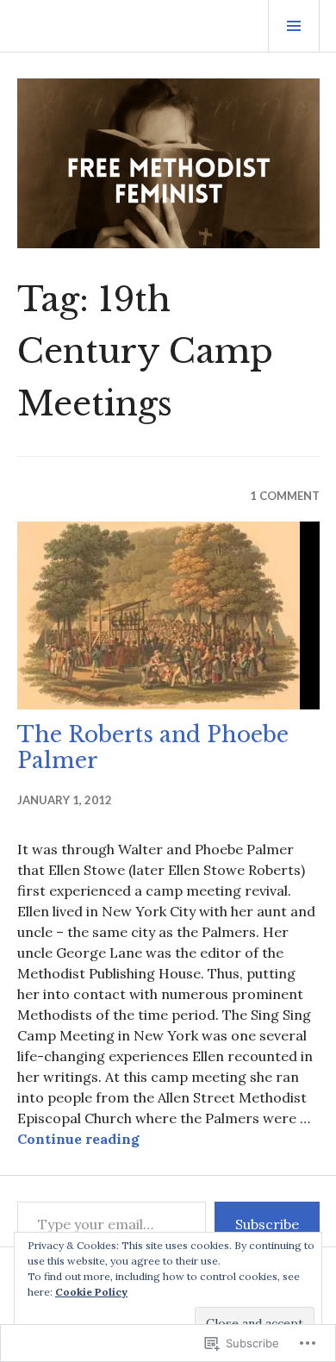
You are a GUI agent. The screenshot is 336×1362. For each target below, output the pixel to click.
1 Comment (285, 496)
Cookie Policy (91, 1291)
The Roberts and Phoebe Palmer (153, 748)
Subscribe (267, 1224)
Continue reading (78, 1138)
